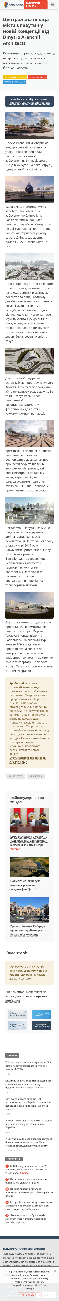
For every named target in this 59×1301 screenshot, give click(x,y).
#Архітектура (15, 776)
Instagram (14, 102)
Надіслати (45, 9)
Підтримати (30, 14)
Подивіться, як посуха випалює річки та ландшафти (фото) (25, 885)
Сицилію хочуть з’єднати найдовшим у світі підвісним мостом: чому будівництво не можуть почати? (29, 1084)
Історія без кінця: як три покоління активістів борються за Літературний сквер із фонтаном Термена (28, 1205)
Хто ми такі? (18, 761)
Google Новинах (40, 102)
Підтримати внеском (33, 4)
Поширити (16, 9)
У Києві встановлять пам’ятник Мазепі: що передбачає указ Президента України (28, 1124)
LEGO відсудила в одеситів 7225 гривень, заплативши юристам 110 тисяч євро (26, 1169)
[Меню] (52, 4)
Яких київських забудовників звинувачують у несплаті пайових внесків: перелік (25, 1219)
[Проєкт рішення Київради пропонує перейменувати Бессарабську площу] (29, 910)
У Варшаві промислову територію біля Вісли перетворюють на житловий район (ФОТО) (28, 1066)
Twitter (43, 99)
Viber (25, 102)
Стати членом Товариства (28, 758)
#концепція (36, 776)
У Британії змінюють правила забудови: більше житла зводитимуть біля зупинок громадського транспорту (29, 1142)
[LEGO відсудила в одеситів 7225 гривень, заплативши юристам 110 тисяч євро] (29, 820)
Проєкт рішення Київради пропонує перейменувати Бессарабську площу (28, 930)
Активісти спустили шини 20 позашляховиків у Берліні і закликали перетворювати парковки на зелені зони (28, 1104)
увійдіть (15, 974)
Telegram (33, 99)
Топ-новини (41, 77)
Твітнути (31, 9)
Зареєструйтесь (33, 970)
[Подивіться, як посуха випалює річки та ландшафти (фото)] (29, 867)
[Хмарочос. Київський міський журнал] (13, 4)
